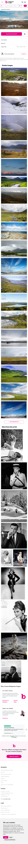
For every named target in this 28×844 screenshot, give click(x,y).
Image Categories (5, 776)
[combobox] (15, 5)
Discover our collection (5, 701)
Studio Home (4, 780)
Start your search (14, 756)
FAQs (2, 782)
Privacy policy (4, 808)
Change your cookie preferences (8, 814)
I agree (5, 837)
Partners (3, 772)
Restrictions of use (5, 812)
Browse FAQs (16, 701)
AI (21, 5)
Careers (2, 778)
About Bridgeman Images (7, 770)
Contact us (24, 53)
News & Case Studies (6, 774)
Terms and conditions (6, 806)
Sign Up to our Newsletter (7, 784)
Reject (11, 837)
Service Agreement (5, 810)
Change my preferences (9, 839)
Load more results (14, 421)
